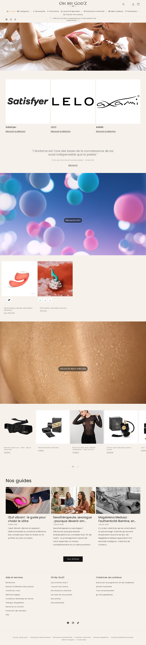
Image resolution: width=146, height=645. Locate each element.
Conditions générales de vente (122, 637)
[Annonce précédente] (46, 19)
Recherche (10, 582)
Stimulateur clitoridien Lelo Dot (53, 308)
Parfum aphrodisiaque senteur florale (119, 449)
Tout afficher (73, 559)
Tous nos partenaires (105, 590)
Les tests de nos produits (61, 595)
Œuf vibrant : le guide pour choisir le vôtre (27, 519)
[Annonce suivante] (99, 19)
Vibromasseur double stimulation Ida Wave (18, 309)
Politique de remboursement (40, 637)
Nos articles (56, 599)
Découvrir (73, 165)
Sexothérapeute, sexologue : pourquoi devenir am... (72, 519)
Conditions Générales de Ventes (19, 599)
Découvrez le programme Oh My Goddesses (115, 582)
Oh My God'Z (23, 637)
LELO (53, 127)
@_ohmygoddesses (104, 595)
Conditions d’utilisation (82, 637)
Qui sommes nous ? (59, 582)
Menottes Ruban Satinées (48, 448)
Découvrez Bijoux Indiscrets (73, 368)
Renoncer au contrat (15, 607)
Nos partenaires (57, 603)
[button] (123, 4)
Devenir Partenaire (104, 586)
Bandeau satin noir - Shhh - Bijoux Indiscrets (17, 449)
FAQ (7, 615)
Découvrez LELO (73, 220)
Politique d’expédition (101, 637)
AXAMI (99, 127)
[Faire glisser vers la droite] (78, 466)
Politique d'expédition (15, 603)
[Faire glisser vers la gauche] (67, 466)
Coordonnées (81, 640)
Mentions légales (13, 595)
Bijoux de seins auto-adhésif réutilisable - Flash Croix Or (84, 449)
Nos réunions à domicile (61, 590)
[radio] (4, 299)
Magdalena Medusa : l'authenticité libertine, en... (117, 519)
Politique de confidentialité (62, 637)
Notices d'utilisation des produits (20, 586)
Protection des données (16, 611)
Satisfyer (11, 127)
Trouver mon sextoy (59, 586)
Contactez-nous (13, 590)
